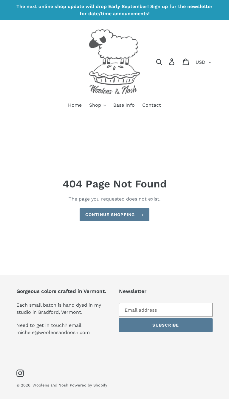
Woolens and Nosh (50, 385)
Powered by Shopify (88, 385)
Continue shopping (110, 214)
